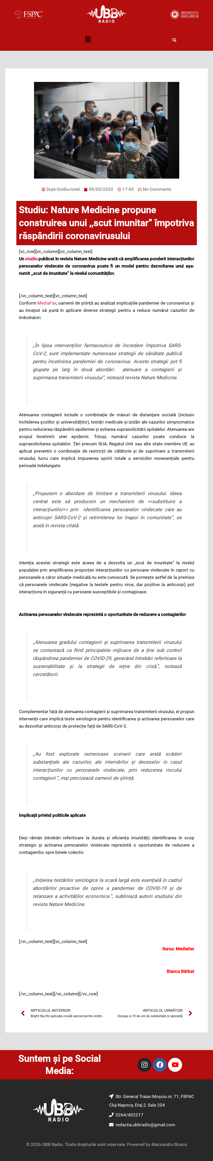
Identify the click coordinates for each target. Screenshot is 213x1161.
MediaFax (46, 303)
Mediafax (185, 948)
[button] (88, 40)
